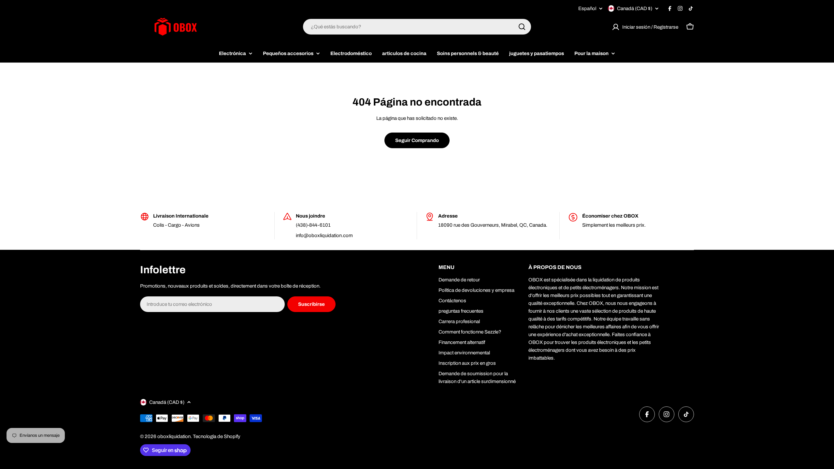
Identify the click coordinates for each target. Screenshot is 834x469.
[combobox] (417, 27)
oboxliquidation (174, 436)
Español (587, 8)
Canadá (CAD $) (634, 8)
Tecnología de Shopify (216, 436)
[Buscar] (522, 27)
